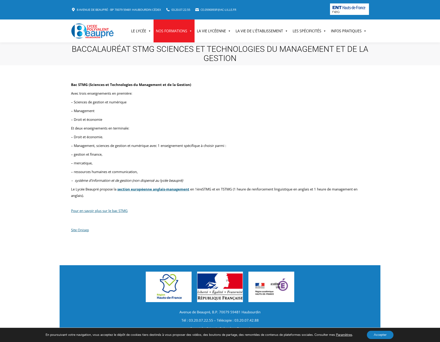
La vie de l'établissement (259, 30)
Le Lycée (138, 30)
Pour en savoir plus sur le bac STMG (99, 210)
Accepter (380, 335)
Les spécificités (307, 30)
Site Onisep (80, 230)
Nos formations (171, 30)
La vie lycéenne (211, 30)
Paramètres (344, 335)
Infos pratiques (346, 30)
